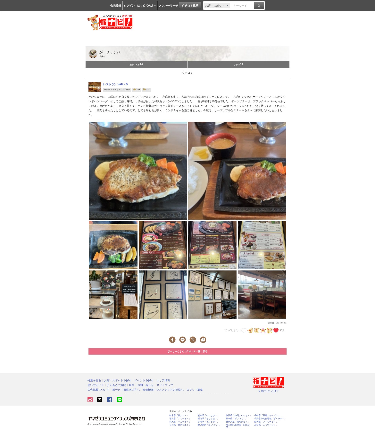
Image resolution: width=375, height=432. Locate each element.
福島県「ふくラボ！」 (180, 419)
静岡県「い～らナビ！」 (266, 422)
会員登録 (115, 5)
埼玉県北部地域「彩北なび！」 (238, 426)
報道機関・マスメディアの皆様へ (163, 389)
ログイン (129, 5)
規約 (131, 385)
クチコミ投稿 (190, 5)
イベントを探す (144, 380)
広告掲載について (98, 389)
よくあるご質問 (116, 385)
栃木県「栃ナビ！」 (179, 415)
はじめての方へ (146, 5)
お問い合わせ (145, 385)
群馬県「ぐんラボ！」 (180, 422)
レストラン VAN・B (115, 84)
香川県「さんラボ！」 (208, 422)
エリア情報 (163, 380)
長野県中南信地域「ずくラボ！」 (270, 419)
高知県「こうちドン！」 (266, 425)
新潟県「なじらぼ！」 (208, 419)
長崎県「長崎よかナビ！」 (267, 415)
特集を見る (94, 380)
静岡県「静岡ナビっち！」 (239, 415)
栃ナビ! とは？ (270, 390)
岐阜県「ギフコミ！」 (236, 419)
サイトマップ (165, 385)
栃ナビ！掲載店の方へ (126, 389)
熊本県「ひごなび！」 (208, 415)
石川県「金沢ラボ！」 (180, 425)
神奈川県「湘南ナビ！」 (238, 422)
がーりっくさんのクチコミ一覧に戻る (187, 351)
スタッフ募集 (195, 389)
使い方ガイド (96, 385)
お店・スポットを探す (117, 380)
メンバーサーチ (168, 5)
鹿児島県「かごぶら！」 (209, 425)
